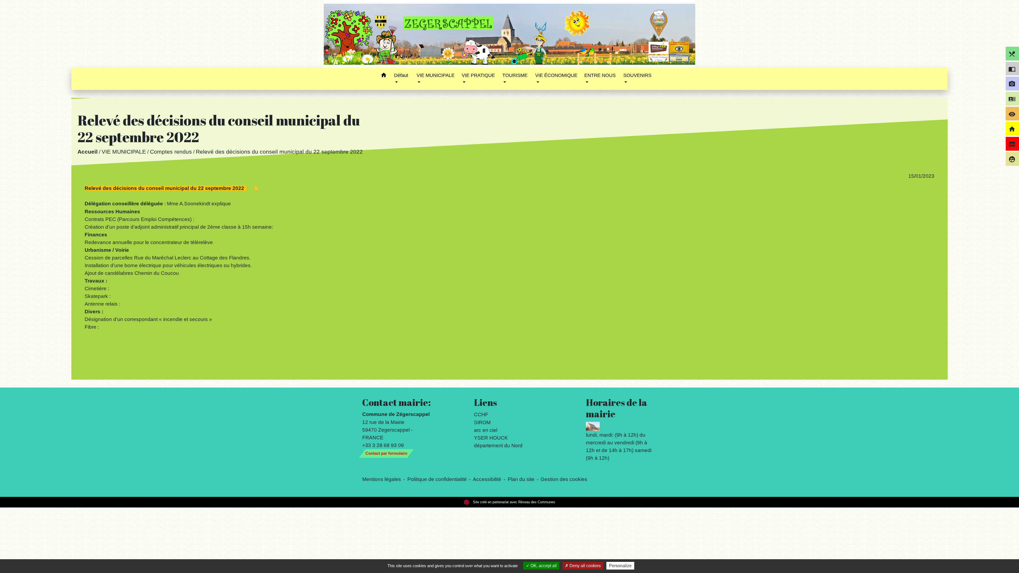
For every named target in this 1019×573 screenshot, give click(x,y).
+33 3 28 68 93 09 (383, 445)
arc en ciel (485, 430)
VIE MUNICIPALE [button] (436, 75)
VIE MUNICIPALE (123, 152)
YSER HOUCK (491, 438)
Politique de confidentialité (437, 479)
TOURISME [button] (515, 75)
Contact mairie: (396, 402)
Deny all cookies (584, 565)
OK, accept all (543, 565)
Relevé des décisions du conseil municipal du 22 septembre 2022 (279, 152)
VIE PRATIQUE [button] (478, 75)
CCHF (481, 414)
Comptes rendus (171, 152)
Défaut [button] (401, 75)
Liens (485, 402)
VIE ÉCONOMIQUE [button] (556, 75)
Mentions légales (381, 479)
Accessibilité (487, 479)
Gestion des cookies (564, 479)
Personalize (620, 565)
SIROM (482, 422)
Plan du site (521, 479)
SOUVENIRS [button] (637, 75)
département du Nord (498, 445)
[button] (384, 76)
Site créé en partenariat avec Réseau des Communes (513, 502)
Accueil (87, 152)
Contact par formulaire (386, 453)
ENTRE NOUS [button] (600, 75)
